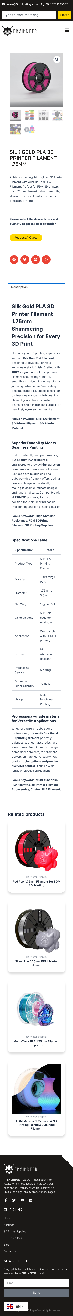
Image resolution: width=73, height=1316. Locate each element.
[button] (56, 59)
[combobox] (29, 15)
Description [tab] (19, 287)
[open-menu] (67, 30)
